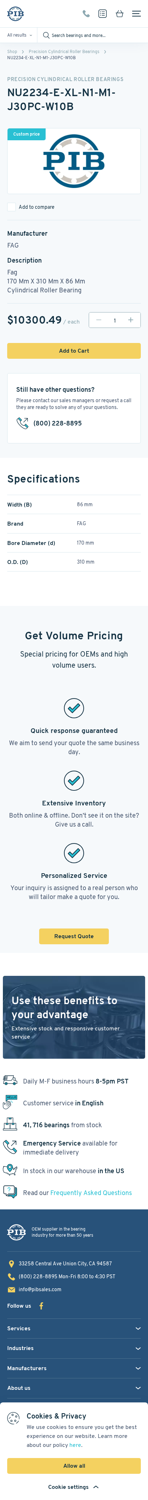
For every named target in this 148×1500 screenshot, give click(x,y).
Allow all (74, 1466)
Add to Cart (74, 350)
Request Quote (74, 936)
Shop (12, 51)
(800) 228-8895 (86, 13)
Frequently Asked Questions (91, 1193)
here (75, 1445)
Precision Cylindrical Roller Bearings (64, 51)
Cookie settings (68, 1487)
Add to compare (37, 207)
